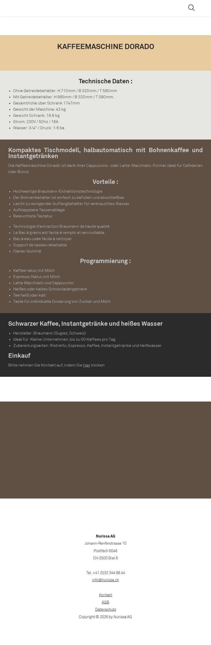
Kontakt (105, 595)
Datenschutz (105, 609)
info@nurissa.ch (105, 580)
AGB (105, 602)
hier (86, 365)
